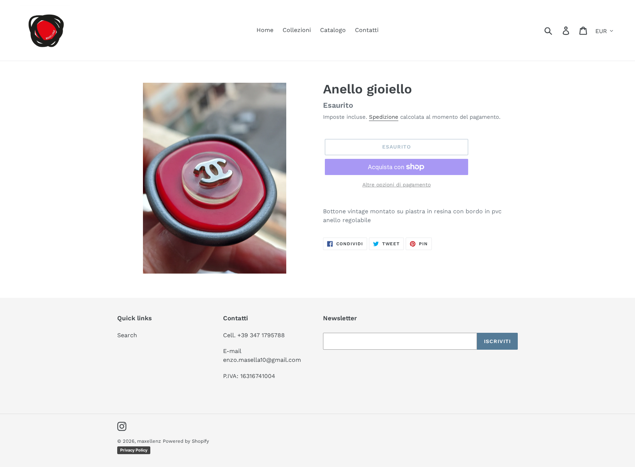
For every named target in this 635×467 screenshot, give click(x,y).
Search (127, 335)
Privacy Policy (133, 450)
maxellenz (149, 441)
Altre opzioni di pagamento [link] (396, 185)
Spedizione (383, 117)
